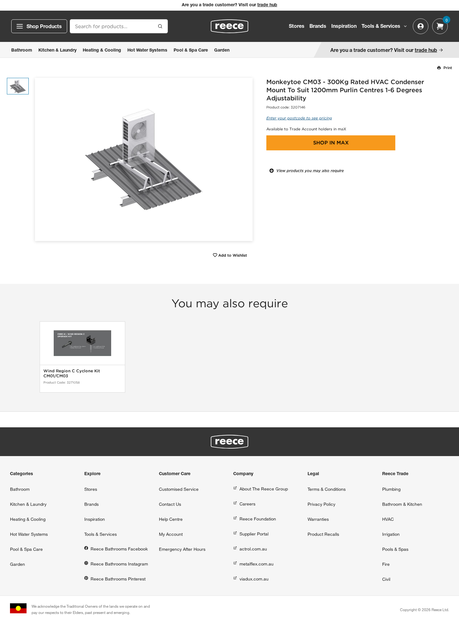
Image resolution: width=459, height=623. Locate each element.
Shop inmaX (331, 143)
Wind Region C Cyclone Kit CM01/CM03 (71, 373)
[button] (246, 160)
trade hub (267, 5)
